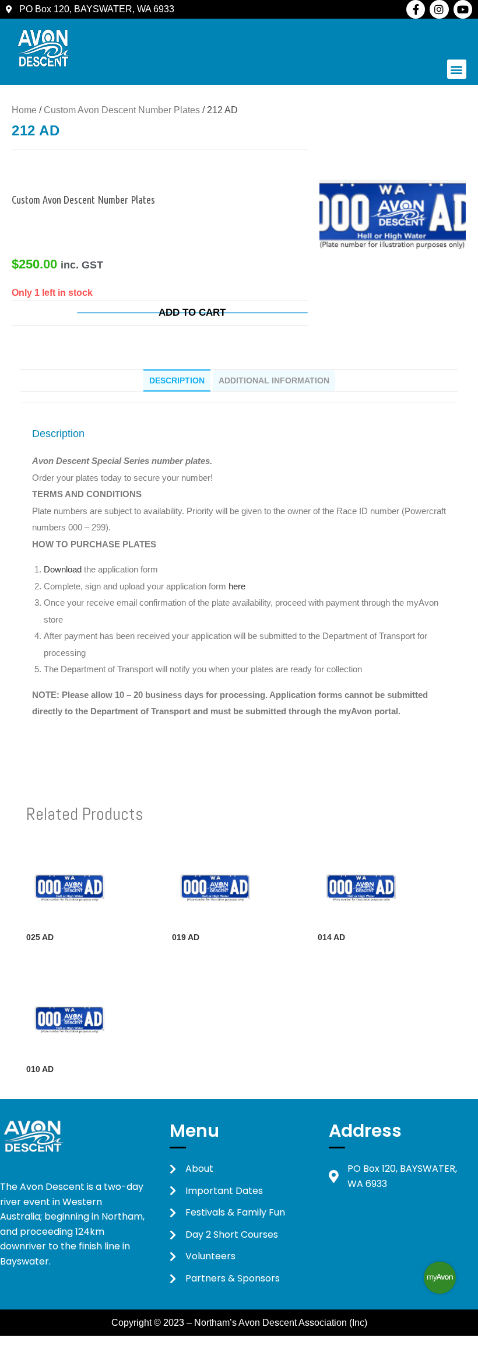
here (237, 586)
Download (64, 569)
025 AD (40, 937)
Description (177, 380)
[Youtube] (463, 9)
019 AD (185, 937)
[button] (456, 69)
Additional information (274, 380)
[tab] (176, 380)
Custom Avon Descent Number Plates (122, 110)
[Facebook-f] (415, 9)
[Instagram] (439, 9)
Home (24, 110)
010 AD (40, 1069)
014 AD (331, 937)
